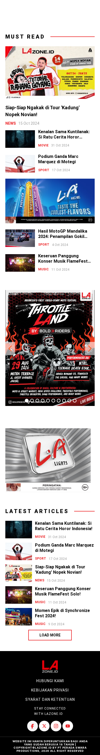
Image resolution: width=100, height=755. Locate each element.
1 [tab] (27, 400)
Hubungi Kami (50, 681)
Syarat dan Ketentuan (50, 699)
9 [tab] (69, 400)
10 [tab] (75, 400)
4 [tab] (43, 400)
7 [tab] (59, 400)
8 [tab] (64, 400)
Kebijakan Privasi (50, 690)
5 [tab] (48, 400)
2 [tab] (32, 400)
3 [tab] (37, 400)
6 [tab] (53, 400)
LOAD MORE (50, 635)
